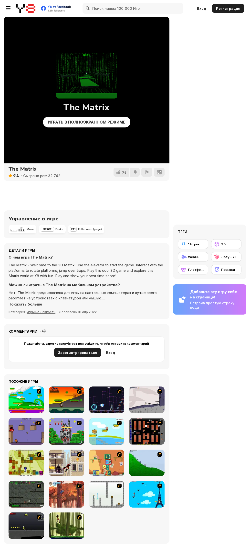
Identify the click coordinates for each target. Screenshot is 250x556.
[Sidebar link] (8, 8)
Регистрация (228, 8)
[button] (25, 304)
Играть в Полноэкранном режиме (86, 122)
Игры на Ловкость (41, 312)
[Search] (88, 8)
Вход (201, 8)
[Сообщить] (146, 172)
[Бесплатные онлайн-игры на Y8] (26, 8)
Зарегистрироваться (77, 353)
